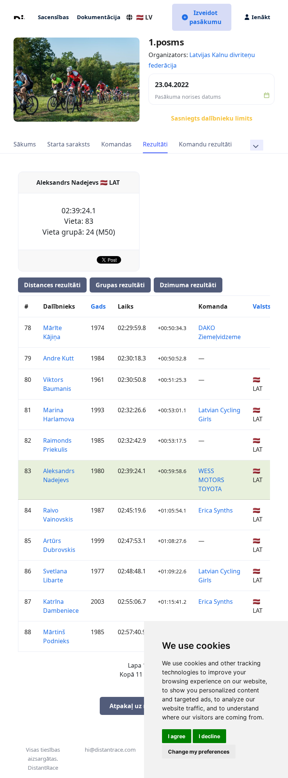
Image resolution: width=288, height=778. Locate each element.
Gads (98, 306)
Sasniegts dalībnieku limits (211, 118)
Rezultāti (155, 144)
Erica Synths (215, 510)
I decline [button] (209, 736)
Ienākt (261, 17)
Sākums (25, 144)
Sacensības (53, 17)
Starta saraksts (68, 144)
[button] (256, 145)
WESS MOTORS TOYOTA (211, 480)
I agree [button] (176, 736)
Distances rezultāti (52, 285)
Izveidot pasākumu (205, 17)
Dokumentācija (98, 17)
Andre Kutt (58, 358)
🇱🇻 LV (144, 17)
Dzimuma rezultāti (188, 285)
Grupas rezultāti (120, 285)
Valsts (262, 306)
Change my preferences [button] (199, 751)
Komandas (116, 144)
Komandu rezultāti (205, 144)
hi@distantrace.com (110, 749)
